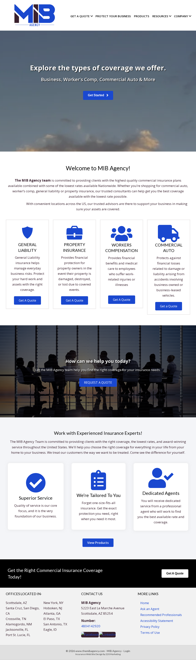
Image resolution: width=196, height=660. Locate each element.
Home (144, 603)
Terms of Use (150, 633)
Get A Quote (80, 16)
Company (181, 16)
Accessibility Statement (156, 621)
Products (141, 16)
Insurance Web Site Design (89, 654)
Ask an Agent (149, 609)
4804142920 (90, 626)
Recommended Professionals (161, 615)
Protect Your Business (113, 16)
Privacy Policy (149, 627)
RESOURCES (160, 16)
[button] (98, 95)
